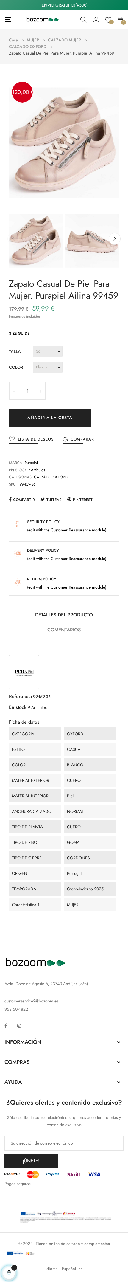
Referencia (20, 696)
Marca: (16, 463)
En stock (17, 470)
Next (115, 239)
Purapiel (31, 463)
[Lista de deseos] (108, 19)
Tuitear (54, 500)
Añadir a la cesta (49, 418)
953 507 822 (16, 1009)
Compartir (24, 500)
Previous (13, 239)
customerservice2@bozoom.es (31, 1001)
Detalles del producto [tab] (64, 614)
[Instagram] (19, 1025)
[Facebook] (5, 1025)
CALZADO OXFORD (51, 477)
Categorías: (21, 477)
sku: (13, 484)
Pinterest (83, 500)
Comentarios (64, 629)
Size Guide (19, 333)
